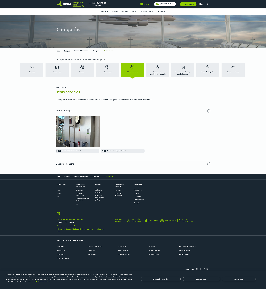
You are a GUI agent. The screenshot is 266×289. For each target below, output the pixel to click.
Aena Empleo (61, 254)
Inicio (58, 51)
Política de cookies (43, 282)
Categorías (96, 51)
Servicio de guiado (124, 254)
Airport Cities (61, 250)
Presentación (138, 190)
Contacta (137, 203)
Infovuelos (60, 246)
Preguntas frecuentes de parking (99, 198)
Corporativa (122, 246)
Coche (58, 190)
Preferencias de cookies (160, 279)
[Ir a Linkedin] (207, 269)
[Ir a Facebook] (200, 269)
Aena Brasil (91, 250)
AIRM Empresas (184, 254)
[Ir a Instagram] (204, 269)
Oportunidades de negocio (187, 246)
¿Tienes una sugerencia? (66, 226)
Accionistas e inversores (95, 246)
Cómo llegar (104, 11)
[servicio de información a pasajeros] (82, 214)
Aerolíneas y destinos (147, 11)
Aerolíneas (118, 190)
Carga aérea (137, 196)
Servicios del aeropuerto (119, 11)
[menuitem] (104, 11)
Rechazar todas (201, 279)
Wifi (77, 204)
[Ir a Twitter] (197, 269)
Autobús (59, 193)
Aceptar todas (238, 279)
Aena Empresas (123, 250)
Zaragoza (67, 51)
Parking (134, 11)
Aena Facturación (184, 250)
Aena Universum (154, 254)
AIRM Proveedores (63, 258)
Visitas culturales (139, 200)
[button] (90, 4)
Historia (136, 193)
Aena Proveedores (154, 250)
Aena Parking (92, 254)
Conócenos (161, 11)
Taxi (58, 196)
